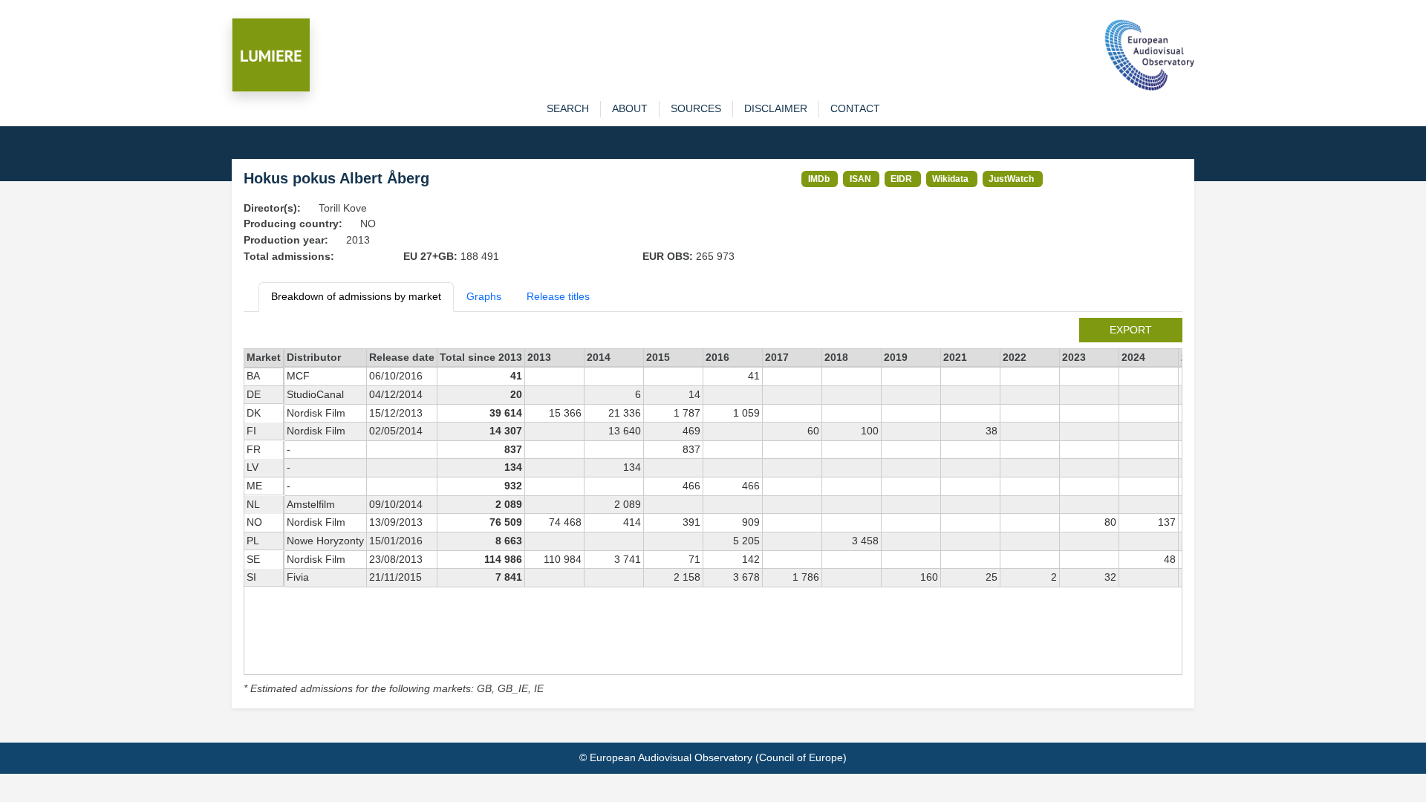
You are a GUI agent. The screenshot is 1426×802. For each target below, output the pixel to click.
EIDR (901, 178)
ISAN (860, 178)
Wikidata (950, 178)
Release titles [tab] (558, 296)
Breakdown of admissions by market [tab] (356, 296)
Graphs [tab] (483, 296)
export (1131, 330)
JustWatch (1011, 178)
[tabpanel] (713, 507)
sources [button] (696, 108)
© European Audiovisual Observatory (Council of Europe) (713, 757)
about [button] (630, 108)
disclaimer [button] (775, 108)
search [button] (568, 108)
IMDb (819, 178)
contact (855, 108)
